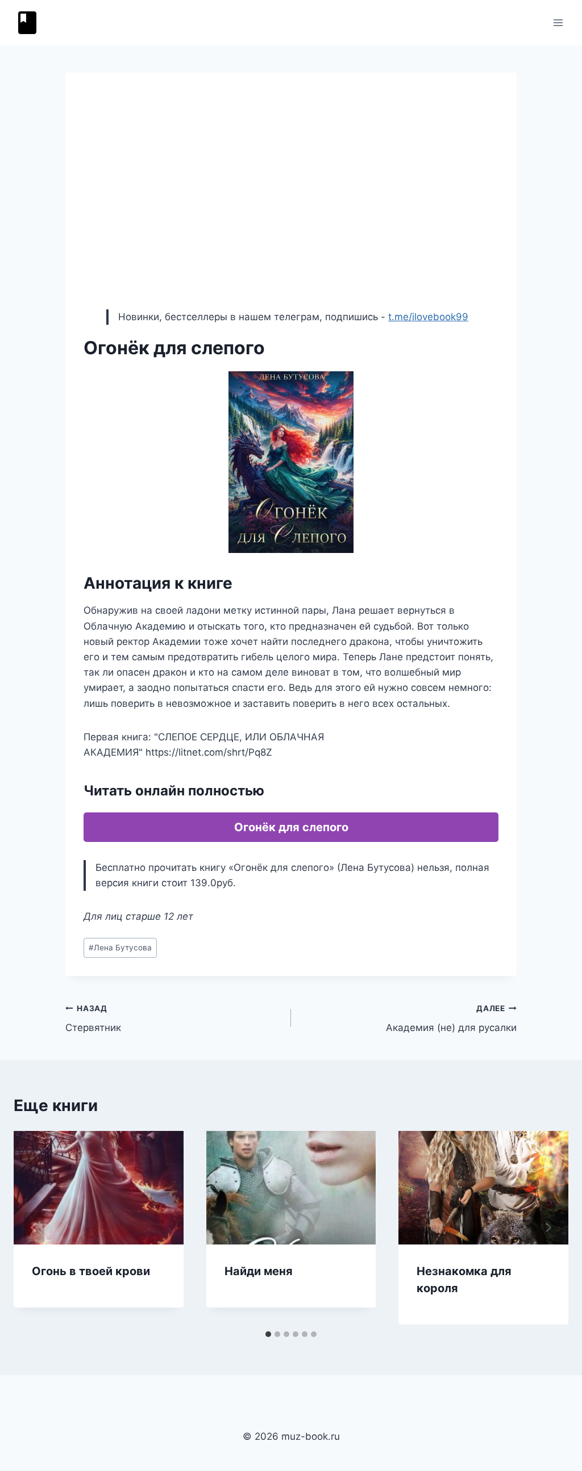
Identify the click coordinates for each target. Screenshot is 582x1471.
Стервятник (93, 1019)
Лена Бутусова (120, 947)
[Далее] (548, 1227)
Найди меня (259, 1271)
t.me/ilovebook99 (428, 316)
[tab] (268, 1334)
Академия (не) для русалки (451, 1019)
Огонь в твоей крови (91, 1271)
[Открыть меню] (557, 22)
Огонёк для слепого (291, 827)
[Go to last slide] (34, 1227)
